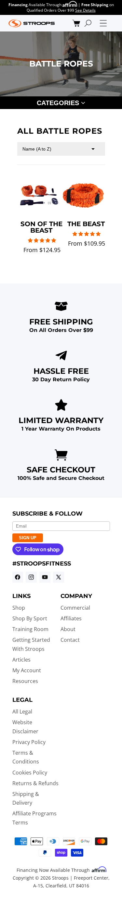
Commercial (75, 607)
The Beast (86, 224)
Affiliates (71, 618)
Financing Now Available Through (54, 870)
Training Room (30, 629)
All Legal (22, 711)
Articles (21, 659)
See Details (85, 10)
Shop (18, 607)
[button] (76, 23)
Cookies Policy (29, 772)
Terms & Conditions (25, 757)
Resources (25, 681)
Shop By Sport (29, 618)
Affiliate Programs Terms (34, 818)
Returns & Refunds (35, 783)
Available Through (35, 4)
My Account (26, 670)
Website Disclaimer (25, 727)
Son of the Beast (41, 227)
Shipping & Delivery (25, 798)
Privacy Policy (29, 742)
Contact (70, 639)
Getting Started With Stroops (31, 644)
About (68, 629)
